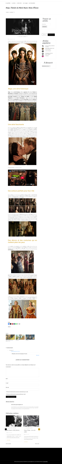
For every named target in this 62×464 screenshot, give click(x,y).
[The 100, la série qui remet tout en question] (43, 46)
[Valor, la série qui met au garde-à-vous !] (10, 337)
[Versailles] (30, 337)
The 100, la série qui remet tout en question (49, 46)
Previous (6, 429)
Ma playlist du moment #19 (30, 430)
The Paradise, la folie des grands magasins (49, 54)
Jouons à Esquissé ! (48, 50)
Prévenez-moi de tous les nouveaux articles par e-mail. (16, 394)
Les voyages (25, 3)
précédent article (10, 249)
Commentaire (8, 366)
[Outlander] (20, 337)
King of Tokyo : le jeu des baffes (12, 431)
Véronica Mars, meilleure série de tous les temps (49, 49)
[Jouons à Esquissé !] (43, 51)
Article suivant (37, 443)
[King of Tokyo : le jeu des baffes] (14, 421)
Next (39, 429)
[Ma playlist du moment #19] (31, 421)
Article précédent (8, 443)
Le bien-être (19, 3)
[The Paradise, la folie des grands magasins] (43, 54)
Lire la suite (8, 441)
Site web (7, 387)
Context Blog (45, 461)
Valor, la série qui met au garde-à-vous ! (9, 340)
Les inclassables (32, 3)
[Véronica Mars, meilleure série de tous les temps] (43, 49)
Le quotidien (8, 3)
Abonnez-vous (51, 34)
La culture (14, 3)
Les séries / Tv (25, 36)
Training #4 (47, 55)
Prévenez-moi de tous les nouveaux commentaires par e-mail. (17, 391)
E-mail (7, 383)
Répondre (37, 355)
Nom (7, 378)
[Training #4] (43, 56)
